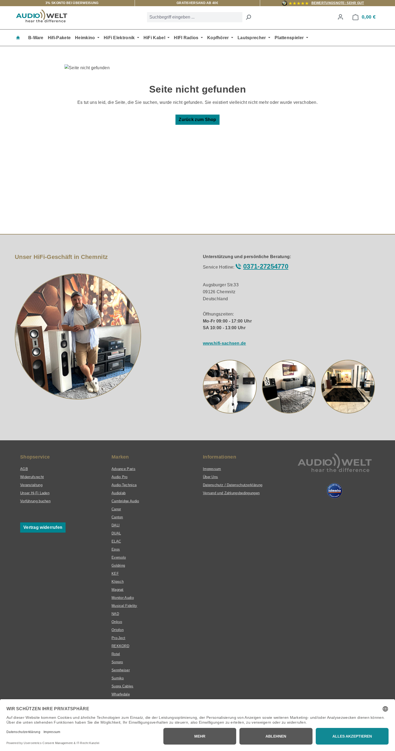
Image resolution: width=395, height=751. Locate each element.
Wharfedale (121, 694)
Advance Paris (123, 469)
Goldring (118, 565)
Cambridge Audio (125, 501)
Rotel (116, 654)
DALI (116, 525)
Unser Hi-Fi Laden (34, 493)
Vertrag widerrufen (42, 527)
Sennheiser (121, 670)
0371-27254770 (265, 266)
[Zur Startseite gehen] (42, 16)
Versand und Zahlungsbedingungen (231, 493)
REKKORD (120, 646)
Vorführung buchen (35, 501)
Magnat (118, 590)
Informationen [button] (219, 457)
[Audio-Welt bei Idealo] (334, 491)
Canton (117, 517)
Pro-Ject (118, 638)
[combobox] (194, 17)
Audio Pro (120, 477)
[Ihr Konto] (340, 17)
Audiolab (118, 493)
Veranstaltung (31, 485)
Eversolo (119, 557)
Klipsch (118, 582)
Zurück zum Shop (197, 119)
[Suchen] (248, 17)
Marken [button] (120, 457)
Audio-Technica (124, 485)
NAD (115, 614)
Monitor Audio (123, 598)
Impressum (212, 469)
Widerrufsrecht (32, 477)
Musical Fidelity (124, 606)
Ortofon (118, 630)
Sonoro (117, 662)
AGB (24, 469)
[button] (230, 386)
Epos (116, 549)
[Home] (18, 38)
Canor (116, 509)
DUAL (116, 533)
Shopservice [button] (35, 457)
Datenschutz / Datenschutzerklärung (232, 485)
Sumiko (118, 678)
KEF (115, 574)
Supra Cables (123, 686)
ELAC (116, 541)
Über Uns (210, 477)
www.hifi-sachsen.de (224, 343)
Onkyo (117, 622)
